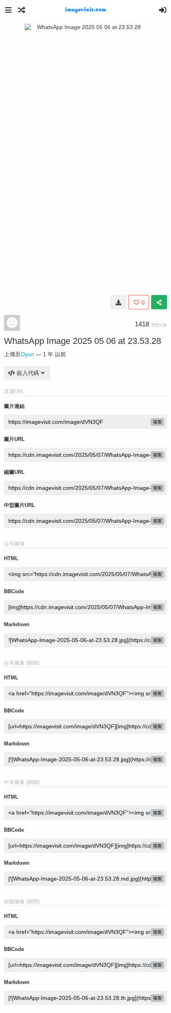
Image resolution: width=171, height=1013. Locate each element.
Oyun (27, 354)
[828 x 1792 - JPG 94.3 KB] (118, 302)
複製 (157, 421)
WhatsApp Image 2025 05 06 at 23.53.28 (82, 341)
